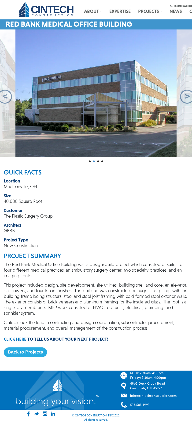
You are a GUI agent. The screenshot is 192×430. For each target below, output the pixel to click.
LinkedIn (52, 414)
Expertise (120, 11)
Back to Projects (25, 352)
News (176, 11)
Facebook (27, 414)
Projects (148, 11)
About (91, 11)
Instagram (44, 414)
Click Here (15, 339)
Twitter (36, 414)
